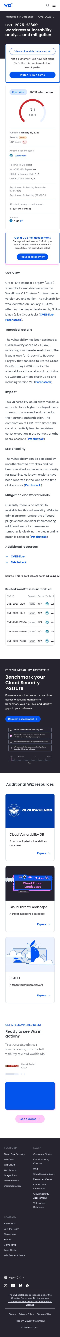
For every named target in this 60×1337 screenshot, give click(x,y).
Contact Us (10, 1244)
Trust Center (10, 1250)
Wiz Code (9, 1159)
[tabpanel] (33, 160)
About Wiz (9, 1223)
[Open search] (47, 5)
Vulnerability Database (19, 16)
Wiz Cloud (9, 1164)
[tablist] (33, 92)
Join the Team (11, 1228)
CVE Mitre (47, 315)
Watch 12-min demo (32, 75)
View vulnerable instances (30, 51)
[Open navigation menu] (54, 5)
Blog (35, 1168)
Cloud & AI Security (14, 1154)
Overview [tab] (18, 92)
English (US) (15, 1277)
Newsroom (10, 1234)
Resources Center (42, 1179)
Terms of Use (44, 1314)
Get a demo (28, 1119)
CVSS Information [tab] (41, 92)
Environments (11, 1180)
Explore (41, 853)
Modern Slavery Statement (30, 1320)
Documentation (12, 1185)
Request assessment (32, 256)
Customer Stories (42, 1154)
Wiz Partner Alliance (14, 1255)
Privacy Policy (26, 1314)
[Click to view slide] (12, 1074)
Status (12, 1314)
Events (7, 1239)
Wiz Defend (10, 1169)
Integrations (10, 1175)
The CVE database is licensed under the (30, 1299)
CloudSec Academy (44, 1173)
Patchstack (13, 320)
